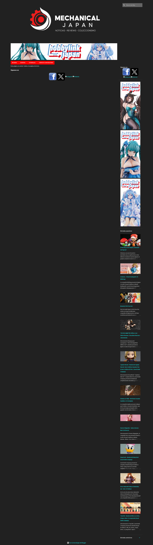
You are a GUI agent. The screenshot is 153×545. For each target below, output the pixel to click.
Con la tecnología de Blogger (77, 542)
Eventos (22, 62)
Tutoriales (32, 62)
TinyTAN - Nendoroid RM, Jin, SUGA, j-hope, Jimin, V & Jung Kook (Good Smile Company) (130, 518)
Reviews (14, 62)
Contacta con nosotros (46, 62)
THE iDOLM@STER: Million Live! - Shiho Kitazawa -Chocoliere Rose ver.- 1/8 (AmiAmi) (130, 335)
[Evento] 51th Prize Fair (126, 306)
